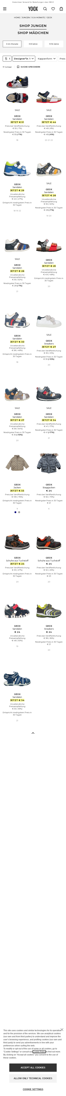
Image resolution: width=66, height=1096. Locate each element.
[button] (33, 733)
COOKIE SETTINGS (33, 1089)
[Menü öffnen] (4, 8)
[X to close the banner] (62, 1029)
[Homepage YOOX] (33, 8)
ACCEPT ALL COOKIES (33, 1067)
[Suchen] (45, 8)
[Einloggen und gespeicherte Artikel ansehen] (53, 8)
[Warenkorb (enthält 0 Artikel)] (61, 8)
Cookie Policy (39, 1052)
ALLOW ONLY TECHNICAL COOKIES (33, 1078)
